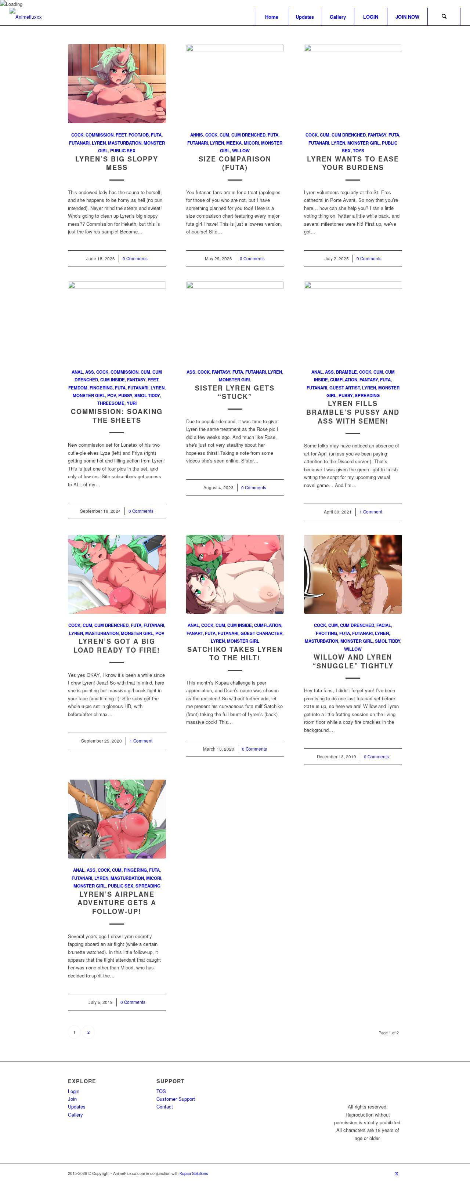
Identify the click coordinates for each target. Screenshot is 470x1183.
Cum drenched (248, 135)
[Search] (443, 17)
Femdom (77, 388)
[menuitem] (271, 17)
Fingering (101, 388)
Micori (251, 143)
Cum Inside (112, 380)
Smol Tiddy (147, 395)
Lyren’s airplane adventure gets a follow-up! (116, 902)
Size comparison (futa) (235, 163)
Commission (99, 135)
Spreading (367, 395)
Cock (77, 135)
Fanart (195, 633)
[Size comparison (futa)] (235, 83)
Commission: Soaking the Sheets (117, 416)
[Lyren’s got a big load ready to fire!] (117, 574)
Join (72, 1098)
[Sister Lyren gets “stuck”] (235, 320)
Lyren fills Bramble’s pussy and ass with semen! (353, 412)
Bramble (346, 372)
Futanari (79, 143)
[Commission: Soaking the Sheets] (117, 320)
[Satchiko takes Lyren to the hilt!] (235, 574)
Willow (241, 151)
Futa (156, 135)
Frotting (326, 633)
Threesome (110, 403)
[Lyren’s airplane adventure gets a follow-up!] (117, 819)
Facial (383, 625)
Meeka (234, 143)
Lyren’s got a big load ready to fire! (116, 645)
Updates (77, 1106)
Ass (89, 372)
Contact (164, 1106)
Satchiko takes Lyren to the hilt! (235, 654)
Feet (121, 135)
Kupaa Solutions (194, 1173)
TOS (161, 1091)
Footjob (139, 135)
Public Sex (122, 151)
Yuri (132, 403)
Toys (358, 151)
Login (73, 1091)
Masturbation (124, 143)
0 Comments (135, 258)
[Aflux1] (26, 17)
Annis (196, 135)
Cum (224, 135)
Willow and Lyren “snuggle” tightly (353, 661)
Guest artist (344, 388)
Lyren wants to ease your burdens (353, 163)
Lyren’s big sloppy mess (116, 163)
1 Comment (370, 512)
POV (111, 395)
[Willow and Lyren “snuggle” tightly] (353, 574)
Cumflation (343, 380)
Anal (77, 372)
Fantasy (377, 135)
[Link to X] (396, 1173)
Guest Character (261, 633)
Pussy (125, 395)
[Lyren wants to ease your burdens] (353, 83)
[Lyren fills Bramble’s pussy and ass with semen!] (353, 320)
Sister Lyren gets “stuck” (235, 392)
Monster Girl (363, 143)
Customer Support (175, 1098)
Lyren (99, 143)
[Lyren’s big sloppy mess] (117, 83)
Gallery (75, 1114)
